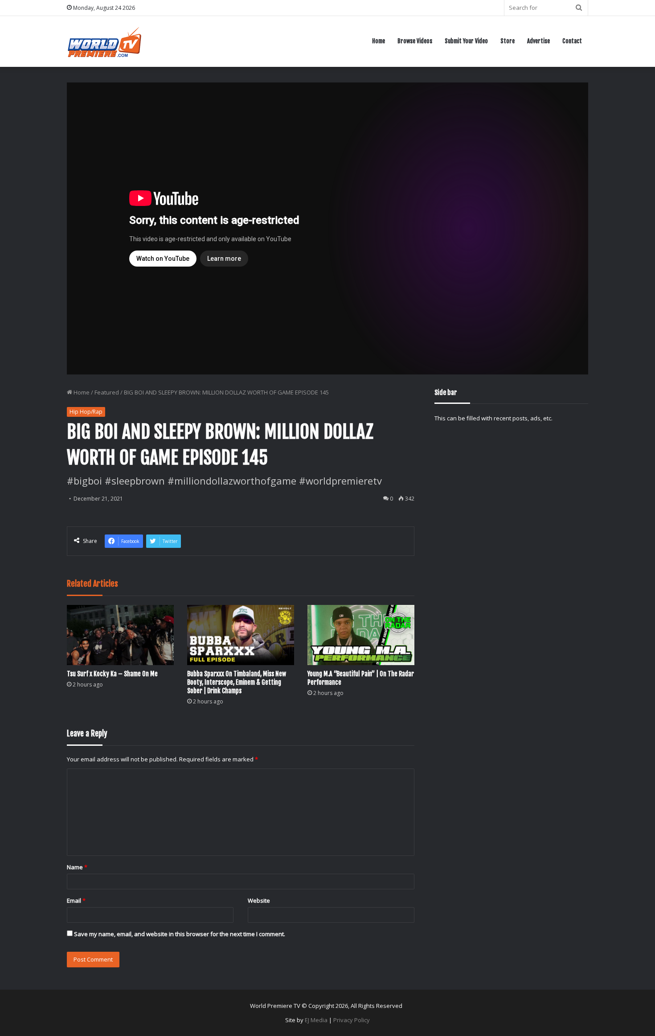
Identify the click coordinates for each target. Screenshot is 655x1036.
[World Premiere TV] (104, 41)
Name (77, 867)
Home (378, 41)
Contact (572, 41)
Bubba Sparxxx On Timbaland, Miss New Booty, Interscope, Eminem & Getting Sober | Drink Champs (236, 682)
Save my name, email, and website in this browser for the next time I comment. (179, 934)
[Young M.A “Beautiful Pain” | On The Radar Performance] (360, 635)
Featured (106, 392)
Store (507, 41)
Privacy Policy (351, 1020)
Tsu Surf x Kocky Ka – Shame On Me (112, 674)
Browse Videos (414, 41)
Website (259, 900)
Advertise (538, 41)
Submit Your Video (466, 41)
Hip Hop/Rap (86, 411)
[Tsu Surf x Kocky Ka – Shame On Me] (120, 635)
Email (76, 900)
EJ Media (316, 1020)
